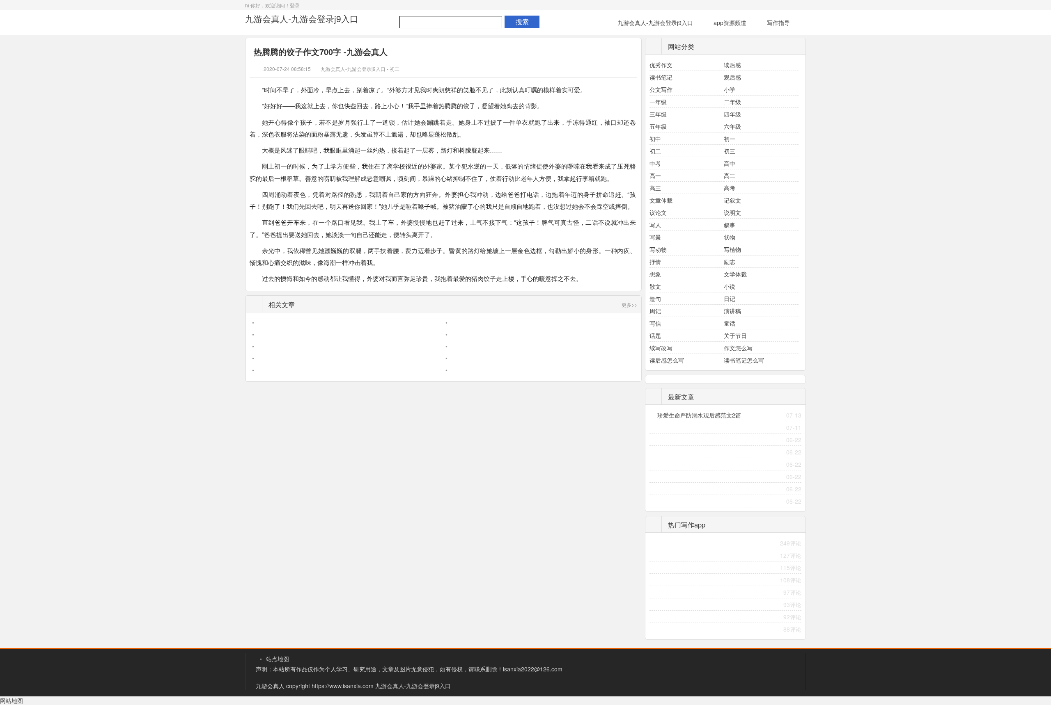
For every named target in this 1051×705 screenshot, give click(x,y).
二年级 (732, 102)
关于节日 (735, 335)
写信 (655, 323)
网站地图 (11, 700)
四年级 (732, 114)
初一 (729, 139)
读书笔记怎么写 (744, 360)
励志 (729, 262)
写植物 (732, 249)
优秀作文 (660, 65)
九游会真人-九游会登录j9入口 (301, 18)
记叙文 (732, 200)
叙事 (729, 225)
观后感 (732, 77)
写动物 (658, 249)
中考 (655, 163)
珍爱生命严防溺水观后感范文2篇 (699, 415)
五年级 (658, 126)
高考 (729, 188)
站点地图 (277, 659)
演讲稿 (732, 311)
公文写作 (660, 89)
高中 (729, 163)
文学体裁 (735, 274)
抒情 (655, 262)
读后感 (732, 65)
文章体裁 (660, 200)
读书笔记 (660, 77)
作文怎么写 (738, 348)
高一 (655, 175)
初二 (394, 68)
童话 (729, 323)
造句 (655, 298)
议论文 (658, 212)
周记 (655, 311)
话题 (655, 335)
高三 (655, 188)
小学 (729, 89)
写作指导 (778, 22)
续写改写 (660, 348)
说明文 (732, 212)
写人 (655, 225)
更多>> (629, 304)
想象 (655, 274)
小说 (729, 286)
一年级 (658, 102)
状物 (729, 237)
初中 (655, 139)
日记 (729, 298)
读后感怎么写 (666, 360)
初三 (729, 151)
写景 (655, 237)
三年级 (658, 114)
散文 (655, 286)
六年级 (732, 126)
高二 (729, 175)
